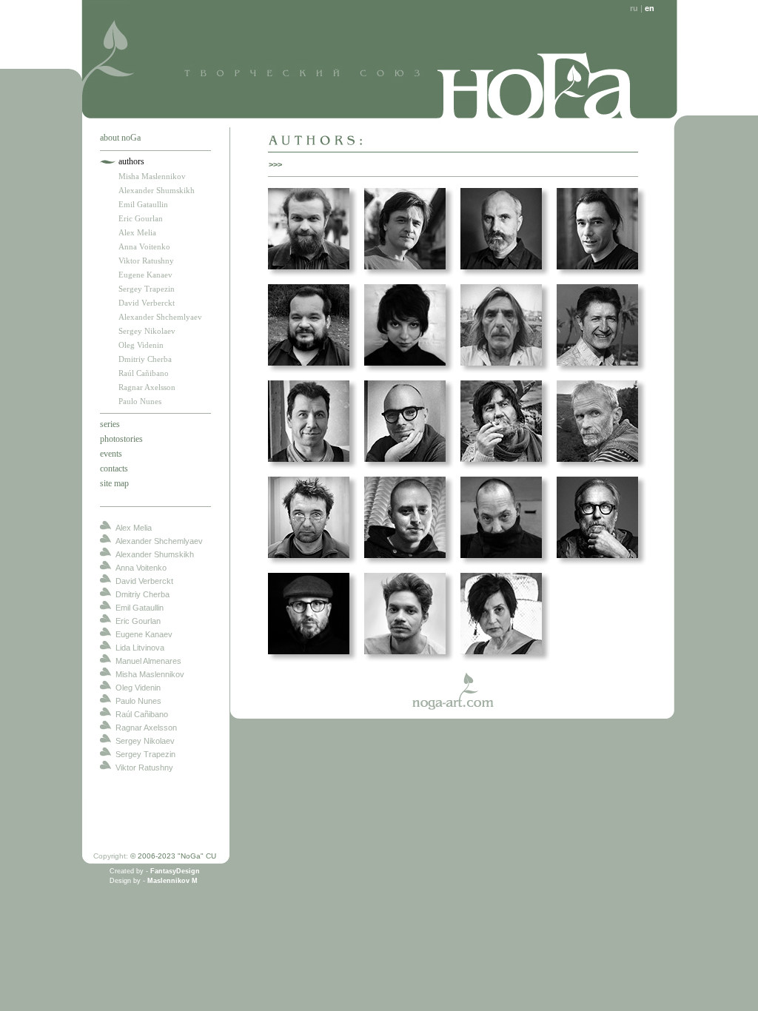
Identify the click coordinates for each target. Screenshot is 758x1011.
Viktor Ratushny (146, 260)
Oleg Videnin (141, 344)
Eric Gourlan (140, 218)
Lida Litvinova (139, 647)
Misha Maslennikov (152, 176)
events (111, 454)
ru (634, 8)
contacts (114, 468)
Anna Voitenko (144, 246)
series (110, 424)
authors (131, 161)
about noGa (120, 137)
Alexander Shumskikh (156, 190)
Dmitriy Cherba (145, 359)
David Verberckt (146, 302)
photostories (121, 439)
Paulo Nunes (139, 401)
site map (114, 483)
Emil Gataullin (143, 204)
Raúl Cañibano (143, 373)
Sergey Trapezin (146, 288)
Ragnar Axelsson (146, 387)
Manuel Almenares (148, 660)
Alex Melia (137, 232)
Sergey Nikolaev (146, 330)
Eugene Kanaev (145, 274)
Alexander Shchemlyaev (160, 316)
